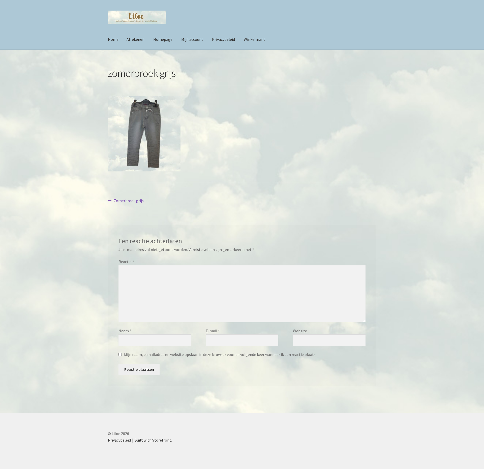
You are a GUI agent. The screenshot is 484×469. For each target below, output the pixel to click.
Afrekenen (135, 39)
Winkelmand (254, 39)
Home (113, 39)
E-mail (213, 330)
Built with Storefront (152, 440)
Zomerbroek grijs (128, 201)
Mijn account (192, 39)
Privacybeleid (223, 39)
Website (300, 330)
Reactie (126, 261)
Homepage (162, 39)
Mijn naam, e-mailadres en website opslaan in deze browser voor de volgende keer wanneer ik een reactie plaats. (220, 354)
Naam (124, 330)
